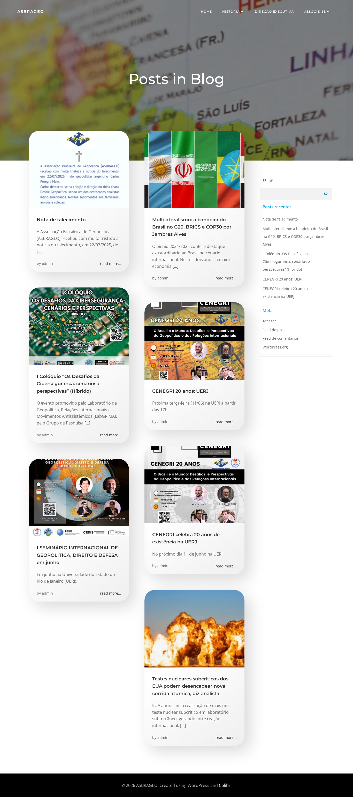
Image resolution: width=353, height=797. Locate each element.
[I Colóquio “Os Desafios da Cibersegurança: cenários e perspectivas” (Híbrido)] (79, 326)
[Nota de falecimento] (79, 169)
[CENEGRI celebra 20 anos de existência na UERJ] (194, 484)
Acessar (269, 320)
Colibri (225, 785)
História (231, 11)
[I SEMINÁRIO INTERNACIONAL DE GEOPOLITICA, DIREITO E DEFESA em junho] (79, 497)
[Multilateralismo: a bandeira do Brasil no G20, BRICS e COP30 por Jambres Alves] (194, 169)
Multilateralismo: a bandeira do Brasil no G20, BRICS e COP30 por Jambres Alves (295, 236)
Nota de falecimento (280, 219)
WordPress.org (275, 347)
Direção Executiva (274, 11)
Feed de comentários (281, 338)
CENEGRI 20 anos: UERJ (282, 279)
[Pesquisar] (325, 194)
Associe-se (315, 11)
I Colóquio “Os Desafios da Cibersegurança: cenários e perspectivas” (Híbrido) (286, 261)
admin (47, 263)
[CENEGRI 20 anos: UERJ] (194, 340)
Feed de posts (275, 329)
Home (206, 11)
